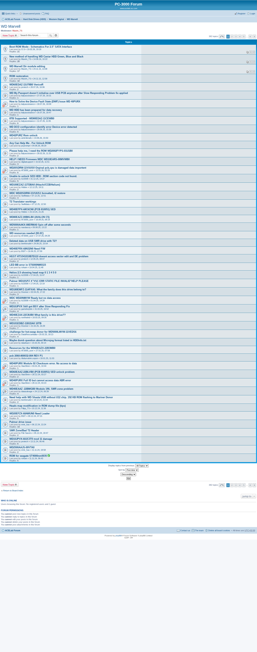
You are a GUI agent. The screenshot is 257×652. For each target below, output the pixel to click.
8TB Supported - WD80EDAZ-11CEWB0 (31, 118)
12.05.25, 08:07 (37, 259)
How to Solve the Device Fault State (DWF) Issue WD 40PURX (44, 101)
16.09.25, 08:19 (43, 219)
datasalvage (26, 391)
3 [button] (235, 37)
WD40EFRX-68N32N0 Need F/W (27, 248)
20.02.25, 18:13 (46, 334)
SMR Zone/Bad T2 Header (24, 430)
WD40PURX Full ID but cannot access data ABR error (40, 380)
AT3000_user (27, 170)
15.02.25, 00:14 (39, 343)
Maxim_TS (17, 31)
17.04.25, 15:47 (37, 275)
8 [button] (250, 37)
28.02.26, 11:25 (44, 153)
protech (24, 87)
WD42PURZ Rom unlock (23, 135)
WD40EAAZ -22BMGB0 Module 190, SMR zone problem (41, 388)
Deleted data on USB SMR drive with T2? (33, 241)
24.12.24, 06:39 (42, 391)
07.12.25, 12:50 (39, 204)
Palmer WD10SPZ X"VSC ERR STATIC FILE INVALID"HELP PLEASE (49, 281)
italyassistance (28, 95)
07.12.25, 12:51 (39, 196)
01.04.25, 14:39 (37, 300)
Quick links (10, 13)
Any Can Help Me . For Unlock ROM (30, 143)
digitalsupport (27, 162)
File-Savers (26, 433)
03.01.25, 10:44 (39, 366)
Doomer (25, 292)
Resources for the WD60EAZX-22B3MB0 (32, 348)
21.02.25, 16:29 (38, 326)
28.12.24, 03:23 (39, 383)
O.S (23, 49)
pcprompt (25, 146)
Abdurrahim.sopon (29, 358)
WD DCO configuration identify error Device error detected (43, 127)
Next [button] (254, 37)
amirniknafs (26, 138)
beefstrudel (26, 243)
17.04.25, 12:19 (37, 283)
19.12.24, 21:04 (41, 400)
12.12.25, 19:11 (36, 187)
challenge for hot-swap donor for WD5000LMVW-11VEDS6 (42, 331)
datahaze (25, 343)
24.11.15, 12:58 (40, 79)
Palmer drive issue (20, 422)
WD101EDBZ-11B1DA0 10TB (25, 323)
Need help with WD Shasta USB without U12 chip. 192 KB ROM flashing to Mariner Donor (61, 397)
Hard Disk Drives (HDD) (34, 19)
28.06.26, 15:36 (44, 129)
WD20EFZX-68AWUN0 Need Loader (29, 413)
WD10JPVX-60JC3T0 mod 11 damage (30, 438)
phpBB (119, 536)
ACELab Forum (12, 19)
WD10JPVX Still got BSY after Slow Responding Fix (39, 306)
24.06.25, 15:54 (41, 243)
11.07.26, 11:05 (44, 121)
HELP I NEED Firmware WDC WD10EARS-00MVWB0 (39, 159)
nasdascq (25, 227)
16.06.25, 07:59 (35, 251)
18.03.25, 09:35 (39, 317)
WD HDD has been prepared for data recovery (35, 110)
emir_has (25, 424)
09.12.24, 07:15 (35, 416)
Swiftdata (25, 196)
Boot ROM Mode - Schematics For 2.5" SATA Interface (40, 46)
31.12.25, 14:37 (37, 179)
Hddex (24, 187)
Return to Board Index (13, 490)
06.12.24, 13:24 (39, 424)
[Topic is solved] (49, 456)
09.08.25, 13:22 (40, 227)
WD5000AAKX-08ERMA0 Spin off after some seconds (40, 224)
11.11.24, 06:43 (36, 458)
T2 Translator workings (22, 201)
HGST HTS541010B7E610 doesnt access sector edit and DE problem (48, 256)
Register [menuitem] (242, 13)
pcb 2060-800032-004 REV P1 (26, 355)
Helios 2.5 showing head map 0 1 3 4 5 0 (32, 272)
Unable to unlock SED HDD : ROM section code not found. (43, 176)
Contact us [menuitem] (185, 530)
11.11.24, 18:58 (39, 450)
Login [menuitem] (252, 13)
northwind (25, 317)
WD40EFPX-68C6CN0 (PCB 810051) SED (32, 209)
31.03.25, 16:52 (42, 309)
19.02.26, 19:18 (34, 49)
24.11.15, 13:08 (40, 69)
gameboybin (26, 309)
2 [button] (232, 37)
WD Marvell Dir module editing (27, 66)
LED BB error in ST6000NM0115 (27, 264)
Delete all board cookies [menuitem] (219, 530)
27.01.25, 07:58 (43, 350)
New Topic (8, 35)
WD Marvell (72, 19)
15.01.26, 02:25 (43, 170)
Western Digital (56, 19)
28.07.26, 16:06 (37, 87)
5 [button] (243, 37)
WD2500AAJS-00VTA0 (21, 447)
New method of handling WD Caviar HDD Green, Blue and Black (46, 56)
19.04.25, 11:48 (36, 267)
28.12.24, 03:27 (39, 374)
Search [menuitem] (253, 19)
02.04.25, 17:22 (38, 292)
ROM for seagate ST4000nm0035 (28, 455)
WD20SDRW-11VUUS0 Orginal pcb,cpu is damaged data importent (47, 167)
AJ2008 (24, 179)
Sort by (121, 470)
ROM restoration (18, 76)
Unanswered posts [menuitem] (31, 13)
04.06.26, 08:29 (39, 146)
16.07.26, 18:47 (44, 112)
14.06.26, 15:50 (41, 138)
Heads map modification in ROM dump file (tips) (37, 405)
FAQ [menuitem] (47, 13)
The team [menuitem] (199, 530)
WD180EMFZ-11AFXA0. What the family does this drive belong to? (47, 289)
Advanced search (56, 35)
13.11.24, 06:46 (37, 441)
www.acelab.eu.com (128, 8)
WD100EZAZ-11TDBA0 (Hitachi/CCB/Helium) (34, 184)
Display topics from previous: (121, 465)
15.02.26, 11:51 (42, 162)
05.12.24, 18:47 (41, 433)
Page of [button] (222, 37)
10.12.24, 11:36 (39, 408)
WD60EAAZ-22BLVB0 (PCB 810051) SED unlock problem (42, 372)
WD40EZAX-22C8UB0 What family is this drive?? (37, 314)
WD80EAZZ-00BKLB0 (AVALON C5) (29, 217)
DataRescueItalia (29, 334)
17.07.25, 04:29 (43, 236)
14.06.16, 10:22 (40, 59)
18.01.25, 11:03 (47, 358)
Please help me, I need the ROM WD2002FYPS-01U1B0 (41, 150)
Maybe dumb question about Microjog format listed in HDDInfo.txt (47, 340)
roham (24, 267)
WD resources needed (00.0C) (26, 233)
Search (50, 35)
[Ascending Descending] (128, 474)
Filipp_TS (25, 408)
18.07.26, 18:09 (44, 104)
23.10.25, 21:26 (37, 212)
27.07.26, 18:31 (44, 95)
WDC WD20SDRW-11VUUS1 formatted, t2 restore (37, 193)
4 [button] (239, 37)
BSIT (23, 251)
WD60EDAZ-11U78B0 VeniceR (26, 84)
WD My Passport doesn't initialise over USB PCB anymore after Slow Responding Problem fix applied (68, 93)
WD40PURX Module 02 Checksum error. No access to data (43, 363)
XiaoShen (25, 366)
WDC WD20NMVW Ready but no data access (35, 298)
